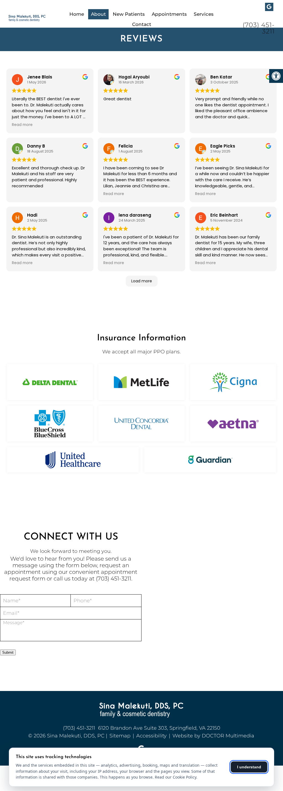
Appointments (169, 14)
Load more (141, 281)
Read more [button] (22, 124)
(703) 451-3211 (259, 28)
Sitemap (119, 736)
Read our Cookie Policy (175, 777)
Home (76, 14)
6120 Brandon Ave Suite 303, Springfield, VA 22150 (159, 728)
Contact (141, 24)
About (98, 14)
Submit (8, 652)
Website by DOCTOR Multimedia (213, 736)
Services (204, 14)
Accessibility (151, 736)
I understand (249, 767)
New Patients (129, 14)
